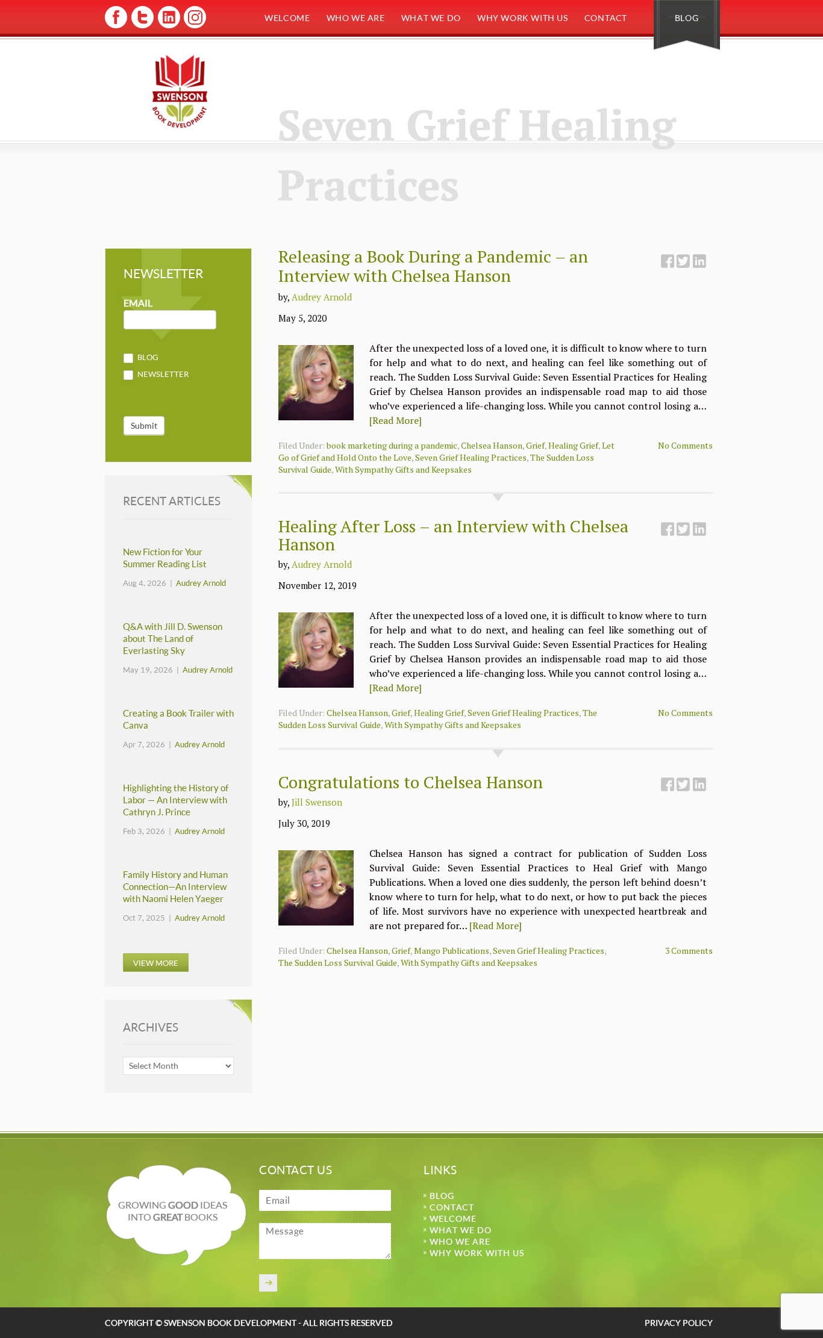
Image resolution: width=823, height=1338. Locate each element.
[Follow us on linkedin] (168, 26)
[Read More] (395, 420)
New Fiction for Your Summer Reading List (165, 558)
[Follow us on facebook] (116, 26)
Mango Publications (451, 950)
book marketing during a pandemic (392, 445)
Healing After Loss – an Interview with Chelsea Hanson (453, 535)
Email (138, 303)
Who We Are (356, 18)
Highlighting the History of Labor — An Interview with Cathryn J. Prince (175, 800)
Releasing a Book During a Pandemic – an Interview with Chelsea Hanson (433, 266)
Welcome (287, 18)
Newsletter (162, 374)
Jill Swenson (317, 802)
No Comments (685, 445)
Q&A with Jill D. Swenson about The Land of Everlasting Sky (172, 638)
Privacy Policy (679, 1323)
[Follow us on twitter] (142, 26)
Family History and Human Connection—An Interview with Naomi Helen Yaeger (175, 886)
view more (155, 963)
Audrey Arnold (322, 297)
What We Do (431, 18)
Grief (535, 445)
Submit (144, 425)
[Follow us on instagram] (194, 26)
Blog (686, 18)
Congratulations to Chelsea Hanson (410, 782)
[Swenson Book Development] (179, 91)
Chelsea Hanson (491, 445)
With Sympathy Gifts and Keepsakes (403, 469)
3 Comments (689, 950)
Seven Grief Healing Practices (471, 457)
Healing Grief (573, 445)
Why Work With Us (522, 18)
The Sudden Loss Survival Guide (337, 962)
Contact (605, 18)
